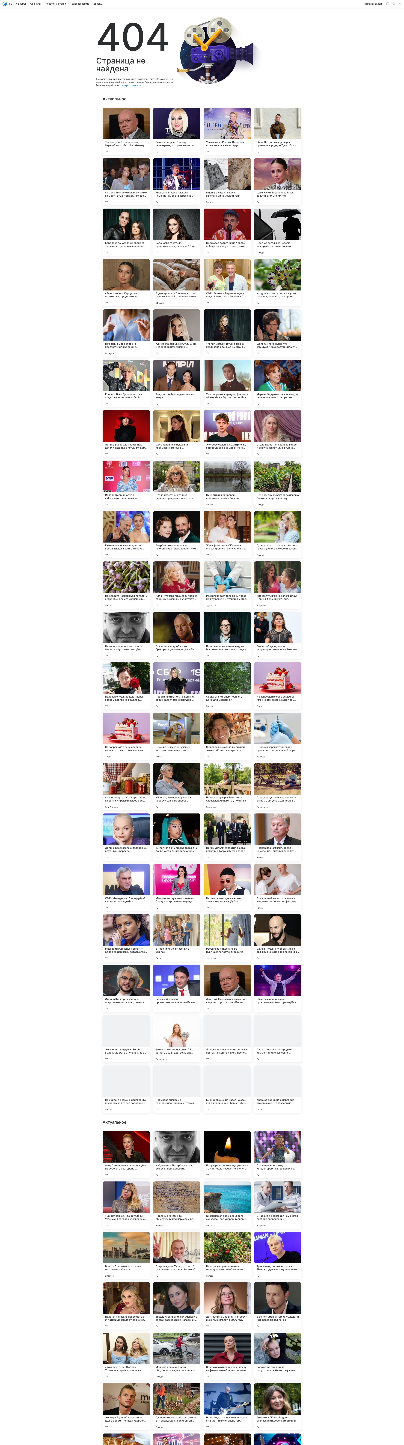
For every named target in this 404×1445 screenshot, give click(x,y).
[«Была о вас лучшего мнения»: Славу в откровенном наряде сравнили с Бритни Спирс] (176, 887)
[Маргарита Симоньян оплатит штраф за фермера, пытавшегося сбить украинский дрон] (126, 938)
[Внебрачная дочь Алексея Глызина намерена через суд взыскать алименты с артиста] (176, 181)
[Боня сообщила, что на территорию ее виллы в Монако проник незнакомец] (277, 635)
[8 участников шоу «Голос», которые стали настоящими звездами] (277, 1341)
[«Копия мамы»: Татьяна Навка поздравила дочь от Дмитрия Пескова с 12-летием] (227, 333)
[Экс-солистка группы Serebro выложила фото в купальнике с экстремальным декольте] (126, 1038)
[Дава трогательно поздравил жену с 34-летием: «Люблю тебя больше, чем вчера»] (176, 1240)
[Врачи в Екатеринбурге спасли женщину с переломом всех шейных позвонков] (126, 1341)
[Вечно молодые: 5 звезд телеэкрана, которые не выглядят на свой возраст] (176, 131)
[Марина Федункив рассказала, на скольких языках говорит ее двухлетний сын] (277, 383)
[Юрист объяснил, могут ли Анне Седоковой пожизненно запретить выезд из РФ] (176, 333)
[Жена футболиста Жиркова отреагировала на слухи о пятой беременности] (227, 534)
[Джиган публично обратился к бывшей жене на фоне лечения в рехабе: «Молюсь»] (277, 938)
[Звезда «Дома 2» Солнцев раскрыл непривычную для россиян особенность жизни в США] (176, 1341)
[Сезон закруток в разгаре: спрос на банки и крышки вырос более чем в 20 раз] (126, 786)
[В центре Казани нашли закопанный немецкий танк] (227, 181)
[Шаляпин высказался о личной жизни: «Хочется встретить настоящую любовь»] (227, 736)
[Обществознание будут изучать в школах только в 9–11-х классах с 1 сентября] (126, 1240)
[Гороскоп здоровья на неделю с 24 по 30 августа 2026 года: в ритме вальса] (277, 786)
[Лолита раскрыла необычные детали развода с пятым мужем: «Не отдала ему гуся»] (126, 433)
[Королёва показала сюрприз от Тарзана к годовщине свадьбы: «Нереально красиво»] (126, 232)
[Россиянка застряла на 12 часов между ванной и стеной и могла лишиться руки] (227, 585)
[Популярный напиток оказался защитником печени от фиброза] (277, 887)
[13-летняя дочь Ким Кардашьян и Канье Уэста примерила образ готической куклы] (176, 837)
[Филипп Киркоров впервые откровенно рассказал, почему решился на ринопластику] (126, 988)
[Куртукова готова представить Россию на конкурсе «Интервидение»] (277, 1391)
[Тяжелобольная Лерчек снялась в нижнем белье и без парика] (227, 1240)
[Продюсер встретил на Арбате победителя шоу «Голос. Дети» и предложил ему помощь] (227, 232)
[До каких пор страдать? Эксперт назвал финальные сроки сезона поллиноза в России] (277, 534)
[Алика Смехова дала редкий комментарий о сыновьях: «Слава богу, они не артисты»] (277, 1038)
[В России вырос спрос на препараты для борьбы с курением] (126, 333)
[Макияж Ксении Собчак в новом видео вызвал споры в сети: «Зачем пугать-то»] (176, 1139)
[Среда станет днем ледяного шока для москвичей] (227, 686)
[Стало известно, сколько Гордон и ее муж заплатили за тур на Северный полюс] (277, 433)
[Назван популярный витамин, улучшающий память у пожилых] (227, 786)
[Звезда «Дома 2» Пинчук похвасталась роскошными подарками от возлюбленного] (227, 1341)
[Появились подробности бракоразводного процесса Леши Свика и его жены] (176, 635)
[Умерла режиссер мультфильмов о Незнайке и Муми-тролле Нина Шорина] (227, 383)
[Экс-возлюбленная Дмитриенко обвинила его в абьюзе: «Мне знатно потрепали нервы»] (227, 433)
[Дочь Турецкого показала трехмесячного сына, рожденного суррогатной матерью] (176, 433)
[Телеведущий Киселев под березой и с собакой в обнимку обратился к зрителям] (126, 131)
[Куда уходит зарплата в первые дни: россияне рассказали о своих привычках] (126, 1290)
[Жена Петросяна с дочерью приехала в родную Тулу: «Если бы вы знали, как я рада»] (277, 131)
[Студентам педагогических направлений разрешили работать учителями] (176, 1391)
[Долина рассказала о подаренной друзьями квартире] (126, 837)
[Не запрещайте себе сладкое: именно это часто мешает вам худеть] (277, 686)
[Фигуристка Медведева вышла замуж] (176, 383)
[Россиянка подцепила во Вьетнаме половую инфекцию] (227, 938)
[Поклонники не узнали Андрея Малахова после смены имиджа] (227, 635)
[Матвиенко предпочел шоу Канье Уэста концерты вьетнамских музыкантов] (277, 1240)
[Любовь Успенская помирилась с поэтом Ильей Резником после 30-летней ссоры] (227, 1038)
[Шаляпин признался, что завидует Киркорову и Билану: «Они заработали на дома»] (277, 333)
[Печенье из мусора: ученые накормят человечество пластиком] (176, 736)
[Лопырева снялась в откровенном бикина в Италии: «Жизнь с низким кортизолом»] (176, 1089)
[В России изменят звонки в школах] (176, 938)
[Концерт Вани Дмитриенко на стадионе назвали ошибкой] (126, 383)
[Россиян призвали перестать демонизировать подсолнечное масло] (176, 1290)
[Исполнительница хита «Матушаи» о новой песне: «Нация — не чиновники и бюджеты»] (126, 484)
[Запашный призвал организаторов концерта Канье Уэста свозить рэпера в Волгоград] (176, 988)
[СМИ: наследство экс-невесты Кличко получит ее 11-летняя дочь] (227, 1190)
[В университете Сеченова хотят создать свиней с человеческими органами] (176, 282)
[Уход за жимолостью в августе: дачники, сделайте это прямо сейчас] (277, 282)
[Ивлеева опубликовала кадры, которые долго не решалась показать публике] (126, 686)
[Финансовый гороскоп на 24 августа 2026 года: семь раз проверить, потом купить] (176, 1038)
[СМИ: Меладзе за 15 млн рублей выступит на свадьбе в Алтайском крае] (126, 887)
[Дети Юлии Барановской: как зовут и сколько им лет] (277, 181)
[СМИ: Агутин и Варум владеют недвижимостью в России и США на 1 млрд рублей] (227, 282)
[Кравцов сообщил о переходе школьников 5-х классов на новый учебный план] (277, 1089)
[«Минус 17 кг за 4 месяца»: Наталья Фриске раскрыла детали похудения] (277, 1139)
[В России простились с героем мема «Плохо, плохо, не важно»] (227, 1391)
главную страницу (130, 85)
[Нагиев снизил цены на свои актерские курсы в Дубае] (227, 887)
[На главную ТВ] (9, 4)
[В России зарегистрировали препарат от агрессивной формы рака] (277, 736)
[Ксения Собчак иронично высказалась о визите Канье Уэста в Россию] (277, 1290)
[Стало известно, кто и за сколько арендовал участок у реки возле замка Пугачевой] (176, 484)
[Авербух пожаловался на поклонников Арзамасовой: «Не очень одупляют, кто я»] (176, 534)
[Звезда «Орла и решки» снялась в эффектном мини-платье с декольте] (126, 1391)
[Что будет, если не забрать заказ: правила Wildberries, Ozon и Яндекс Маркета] (176, 1190)
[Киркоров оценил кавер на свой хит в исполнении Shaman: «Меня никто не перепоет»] (227, 1089)
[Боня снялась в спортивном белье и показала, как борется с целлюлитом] (126, 1190)
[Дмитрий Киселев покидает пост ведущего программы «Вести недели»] (227, 988)
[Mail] (5, 4)
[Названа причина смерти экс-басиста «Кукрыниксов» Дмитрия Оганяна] (126, 635)
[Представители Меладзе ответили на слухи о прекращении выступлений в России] (227, 1139)
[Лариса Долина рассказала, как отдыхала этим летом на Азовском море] (126, 1139)
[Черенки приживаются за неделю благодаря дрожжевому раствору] (277, 484)
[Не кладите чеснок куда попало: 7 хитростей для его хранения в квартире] (126, 585)
